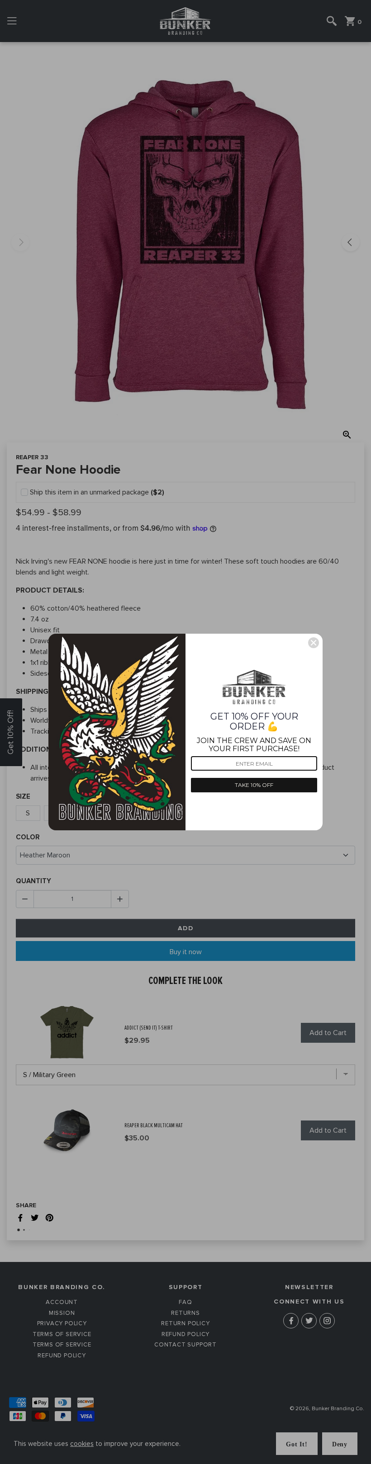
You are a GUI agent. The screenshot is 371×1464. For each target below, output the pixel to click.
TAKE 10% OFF (254, 784)
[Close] (313, 642)
